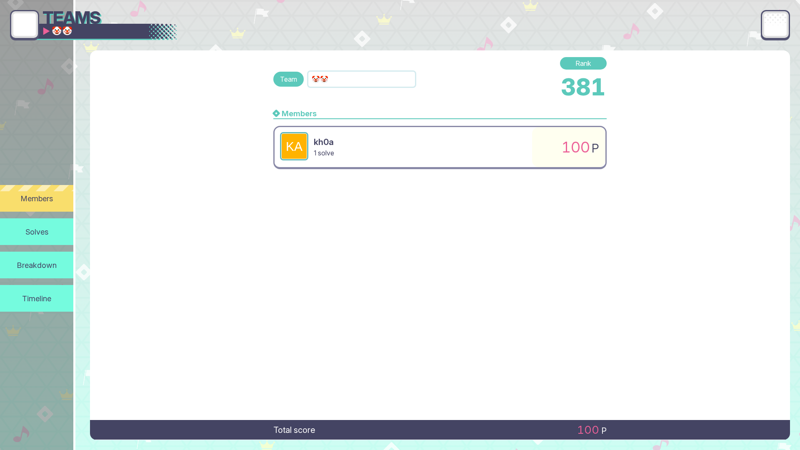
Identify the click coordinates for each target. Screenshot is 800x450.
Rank (583, 63)
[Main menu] (775, 24)
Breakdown (37, 265)
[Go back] (24, 24)
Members (37, 198)
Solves (36, 231)
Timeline (36, 298)
